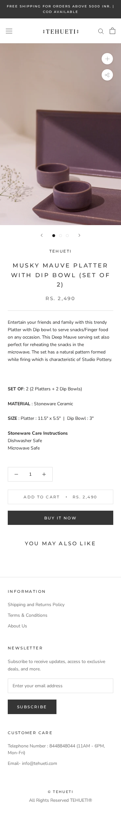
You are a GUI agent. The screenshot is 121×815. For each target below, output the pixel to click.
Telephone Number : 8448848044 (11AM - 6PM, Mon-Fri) (56, 749)
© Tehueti (60, 791)
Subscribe (32, 706)
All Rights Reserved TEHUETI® (60, 800)
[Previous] (42, 235)
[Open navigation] (9, 30)
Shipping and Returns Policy (36, 605)
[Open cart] (112, 30)
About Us (17, 626)
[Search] (101, 31)
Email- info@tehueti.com (32, 763)
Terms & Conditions (27, 615)
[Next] (79, 235)
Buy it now (60, 518)
